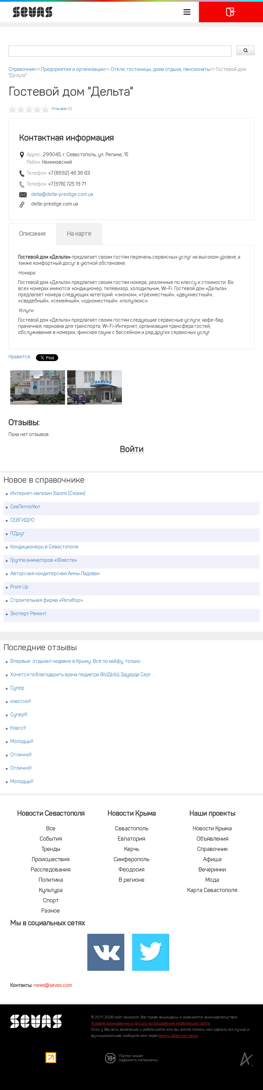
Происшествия (51, 860)
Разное (50, 911)
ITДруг (17, 533)
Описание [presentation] (32, 234)
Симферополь (131, 860)
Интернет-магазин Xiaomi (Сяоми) (47, 493)
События (51, 839)
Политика (51, 880)
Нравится (19, 357)
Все (50, 829)
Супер (17, 688)
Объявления (212, 839)
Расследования (51, 870)
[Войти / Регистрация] (231, 12)
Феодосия (131, 870)
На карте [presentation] (79, 234)
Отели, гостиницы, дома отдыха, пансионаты (160, 69)
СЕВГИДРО (22, 520)
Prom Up (19, 587)
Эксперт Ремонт (28, 614)
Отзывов (59, 109)
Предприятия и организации (73, 69)
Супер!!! (18, 715)
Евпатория (131, 839)
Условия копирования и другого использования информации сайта (150, 1024)
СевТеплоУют (25, 507)
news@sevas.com (53, 985)
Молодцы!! (21, 741)
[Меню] (98, 12)
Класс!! (18, 728)
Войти (131, 450)
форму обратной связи (178, 1036)
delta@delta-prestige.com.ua (62, 194)
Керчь (131, 849)
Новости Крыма (212, 829)
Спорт (51, 901)
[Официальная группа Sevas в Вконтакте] (105, 952)
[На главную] (29, 12)
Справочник (22, 69)
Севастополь (131, 829)
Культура (51, 890)
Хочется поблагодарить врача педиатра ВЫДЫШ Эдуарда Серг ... (82, 675)
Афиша (212, 860)
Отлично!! (21, 755)
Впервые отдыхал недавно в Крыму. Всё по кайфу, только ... (77, 661)
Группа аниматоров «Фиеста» (43, 560)
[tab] (33, 234)
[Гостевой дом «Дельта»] (37, 387)
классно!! (20, 701)
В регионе (132, 880)
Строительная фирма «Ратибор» (46, 600)
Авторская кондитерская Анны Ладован (55, 574)
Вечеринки (212, 870)
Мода (212, 880)
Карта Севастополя (212, 890)
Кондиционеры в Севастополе (44, 547)
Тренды (50, 849)
